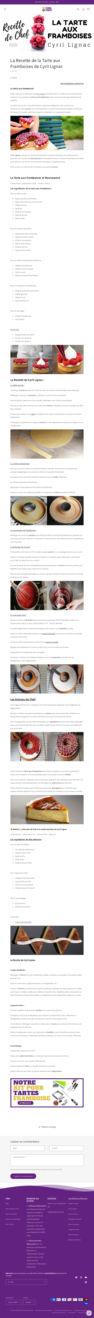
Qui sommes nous (12, 1209)
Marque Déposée (28, 1310)
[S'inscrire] (44, 1282)
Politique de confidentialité (63, 1310)
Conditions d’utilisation (81, 1310)
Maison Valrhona (74, 1240)
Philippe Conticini (75, 1219)
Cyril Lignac (40, 94)
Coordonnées (72, 1312)
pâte (33, 414)
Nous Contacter (11, 1214)
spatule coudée (51, 642)
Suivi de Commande (13, 1219)
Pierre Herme (73, 1214)
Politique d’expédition (59, 1312)
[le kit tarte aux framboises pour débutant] (47, 1107)
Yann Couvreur (73, 1224)
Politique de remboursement (44, 1310)
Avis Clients (10, 1224)
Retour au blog (49, 1126)
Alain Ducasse (73, 1235)
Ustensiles (14, 329)
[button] (4, 9)
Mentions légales (83, 1312)
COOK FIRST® (19, 1310)
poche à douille (48, 633)
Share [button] (15, 78)
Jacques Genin (73, 1229)
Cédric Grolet (73, 1204)
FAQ (7, 1204)
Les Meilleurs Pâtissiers (77, 1198)
